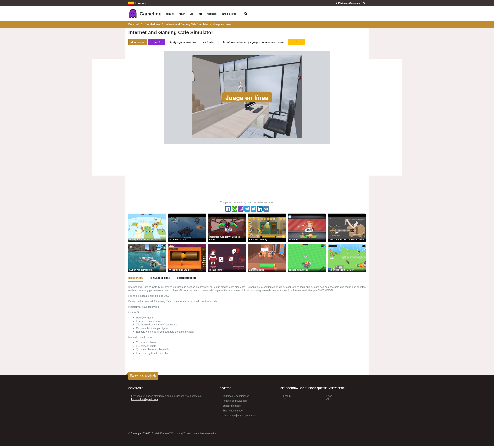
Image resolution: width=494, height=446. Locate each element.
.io (191, 13)
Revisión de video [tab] (160, 278)
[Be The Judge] (267, 257)
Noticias (212, 13)
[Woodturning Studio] (187, 257)
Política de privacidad (234, 400)
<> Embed (209, 42)
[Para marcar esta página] (364, 3)
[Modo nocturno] (296, 42)
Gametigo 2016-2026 (142, 433)
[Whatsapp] (234, 209)
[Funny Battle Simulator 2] (147, 227)
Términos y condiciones (235, 395)
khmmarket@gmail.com (144, 399)
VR (200, 13)
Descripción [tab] (135, 278)
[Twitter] (253, 209)
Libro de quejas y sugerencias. (239, 415)
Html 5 (170, 13)
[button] (245, 14)
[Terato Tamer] (227, 257)
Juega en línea (247, 97)
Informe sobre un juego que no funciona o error (255, 42)
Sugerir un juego (231, 405)
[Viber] (241, 209)
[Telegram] (247, 209)
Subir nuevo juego (232, 410)
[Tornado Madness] (307, 257)
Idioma (139, 3)
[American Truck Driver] (347, 257)
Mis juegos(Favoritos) (349, 3)
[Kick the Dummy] (267, 227)
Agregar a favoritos (184, 42)
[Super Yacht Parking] (147, 257)
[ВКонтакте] (266, 209)
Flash (182, 13)
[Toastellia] (307, 227)
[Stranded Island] (187, 227)
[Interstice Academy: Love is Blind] (227, 227)
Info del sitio (229, 13)
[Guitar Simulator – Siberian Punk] (347, 227)
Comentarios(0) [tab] (186, 278)
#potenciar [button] (137, 42)
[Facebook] (228, 209)
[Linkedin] (260, 209)
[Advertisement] (108, 118)
